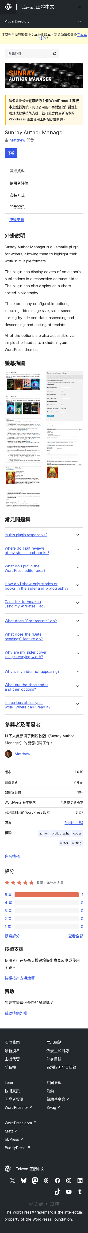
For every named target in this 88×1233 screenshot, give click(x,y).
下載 (11, 153)
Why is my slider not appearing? (32, 671)
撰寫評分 (12, 936)
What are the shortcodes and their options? (26, 687)
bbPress (14, 1139)
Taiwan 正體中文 (30, 1168)
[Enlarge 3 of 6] (36, 424)
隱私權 (10, 1067)
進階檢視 (12, 856)
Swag (53, 1107)
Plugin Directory (17, 21)
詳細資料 (17, 170)
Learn (9, 1082)
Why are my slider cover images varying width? (25, 654)
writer (64, 843)
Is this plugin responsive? (26, 535)
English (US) (74, 823)
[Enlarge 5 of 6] (77, 377)
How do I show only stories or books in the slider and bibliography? (36, 586)
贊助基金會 (58, 1099)
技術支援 (16, 219)
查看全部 (75, 936)
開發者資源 (14, 1099)
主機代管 (12, 1059)
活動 (50, 1090)
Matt (11, 1131)
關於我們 (12, 1042)
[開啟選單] (80, 7)
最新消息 (12, 1050)
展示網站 (53, 1042)
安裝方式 (17, 195)
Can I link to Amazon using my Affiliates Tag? (25, 604)
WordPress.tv (19, 1107)
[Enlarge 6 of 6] (77, 431)
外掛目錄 (53, 1059)
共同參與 (53, 1082)
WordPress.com (21, 1123)
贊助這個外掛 (16, 1013)
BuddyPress (17, 1147)
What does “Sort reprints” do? (31, 621)
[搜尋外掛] (54, 53)
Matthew (17, 140)
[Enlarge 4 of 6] (36, 472)
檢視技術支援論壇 (20, 978)
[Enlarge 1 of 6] (36, 377)
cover (77, 833)
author (43, 833)
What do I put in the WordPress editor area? (25, 568)
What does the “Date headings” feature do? (24, 636)
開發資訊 (17, 207)
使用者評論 (19, 183)
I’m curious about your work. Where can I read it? (27, 704)
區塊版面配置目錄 (61, 1067)
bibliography (60, 833)
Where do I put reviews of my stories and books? (27, 550)
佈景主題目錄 (57, 1050)
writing (76, 843)
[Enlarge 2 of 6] (36, 401)
